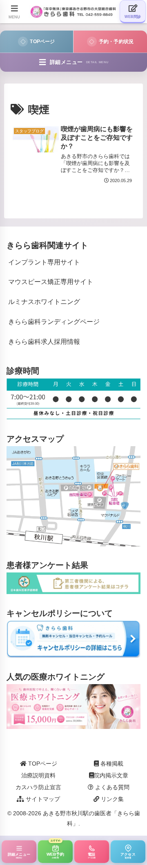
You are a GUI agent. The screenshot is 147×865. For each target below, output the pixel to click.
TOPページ (42, 763)
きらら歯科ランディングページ (54, 321)
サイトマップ (42, 799)
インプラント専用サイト (44, 262)
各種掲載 (111, 763)
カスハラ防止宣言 (38, 787)
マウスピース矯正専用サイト (50, 281)
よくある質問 (111, 787)
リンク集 (111, 799)
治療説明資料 (38, 775)
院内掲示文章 (111, 775)
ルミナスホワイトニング (44, 301)
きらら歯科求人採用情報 (44, 341)
